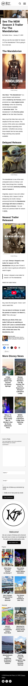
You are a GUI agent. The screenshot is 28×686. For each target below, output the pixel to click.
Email (5, 480)
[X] (6, 681)
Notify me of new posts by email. (13, 493)
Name (5, 472)
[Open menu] (24, 3)
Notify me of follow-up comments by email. (13, 488)
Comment (5, 444)
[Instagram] (10, 681)
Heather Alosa (8, 35)
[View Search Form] (20, 3)
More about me (13, 542)
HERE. (6, 211)
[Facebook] (3, 681)
